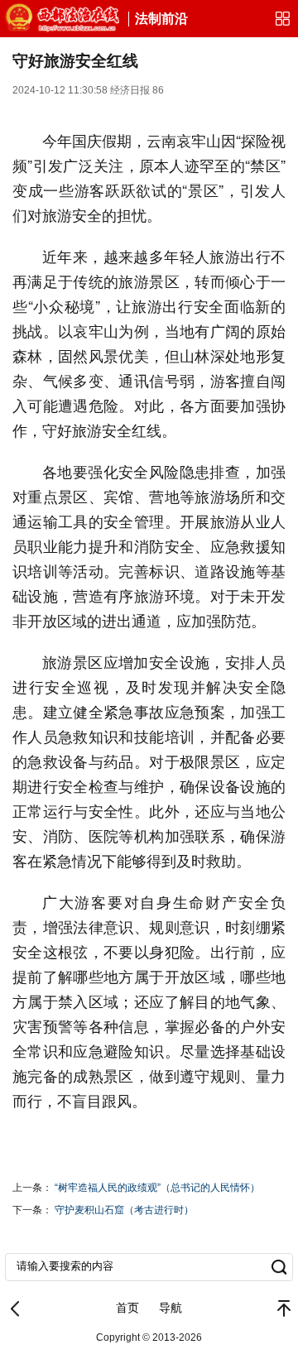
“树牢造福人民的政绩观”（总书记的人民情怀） (157, 1187)
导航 (170, 1307)
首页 (127, 1307)
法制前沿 (161, 19)
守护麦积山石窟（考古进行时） (124, 1210)
